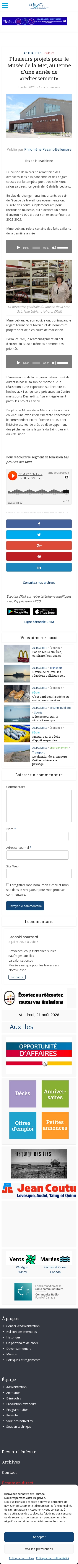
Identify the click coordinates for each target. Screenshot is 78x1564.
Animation (13, 1393)
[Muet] (54, 248)
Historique (13, 1337)
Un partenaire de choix (22, 1343)
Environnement (59, 748)
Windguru (22, 1267)
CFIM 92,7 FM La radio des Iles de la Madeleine (30, 512)
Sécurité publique (60, 708)
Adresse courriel (18, 847)
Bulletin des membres (21, 1332)
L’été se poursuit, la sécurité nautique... (45, 718)
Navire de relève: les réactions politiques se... (48, 673)
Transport (56, 668)
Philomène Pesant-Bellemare (48, 149)
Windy (22, 1272)
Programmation (17, 1409)
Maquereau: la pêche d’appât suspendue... (46, 738)
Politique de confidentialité (52, 1558)
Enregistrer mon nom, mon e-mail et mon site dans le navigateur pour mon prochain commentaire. (37, 890)
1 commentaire (49, 87)
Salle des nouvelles (19, 1421)
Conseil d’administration (23, 1326)
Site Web (12, 866)
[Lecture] (18, 248)
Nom (11, 829)
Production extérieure (21, 1404)
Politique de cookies (21, 1558)
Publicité (12, 1415)
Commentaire (16, 787)
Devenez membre (18, 1348)
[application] (39, 246)
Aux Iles (19, 1026)
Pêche (36, 692)
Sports (38, 712)
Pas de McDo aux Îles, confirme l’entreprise (47, 654)
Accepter (39, 1537)
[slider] (63, 247)
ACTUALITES (33, 53)
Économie (56, 648)
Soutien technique (18, 1426)
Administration (16, 1387)
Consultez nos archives (39, 582)
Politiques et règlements (23, 1360)
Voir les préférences (39, 1549)
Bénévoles (13, 1398)
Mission (11, 1354)
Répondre (17, 977)
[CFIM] (39, 5)
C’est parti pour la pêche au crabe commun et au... (50, 698)
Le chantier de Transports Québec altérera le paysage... (50, 760)
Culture (49, 53)
